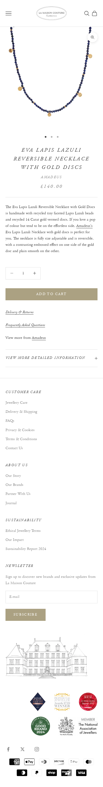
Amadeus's (84, 225)
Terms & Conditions (21, 439)
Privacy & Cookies (20, 430)
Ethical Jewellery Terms (23, 530)
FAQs (9, 420)
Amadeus (51, 177)
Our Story (13, 475)
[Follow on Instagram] (37, 749)
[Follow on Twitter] (22, 749)
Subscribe (25, 614)
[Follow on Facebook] (8, 749)
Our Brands (14, 484)
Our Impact (14, 539)
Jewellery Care (16, 402)
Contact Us (14, 448)
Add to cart (51, 294)
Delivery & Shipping (21, 411)
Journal (10, 503)
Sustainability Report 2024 (25, 548)
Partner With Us (17, 493)
